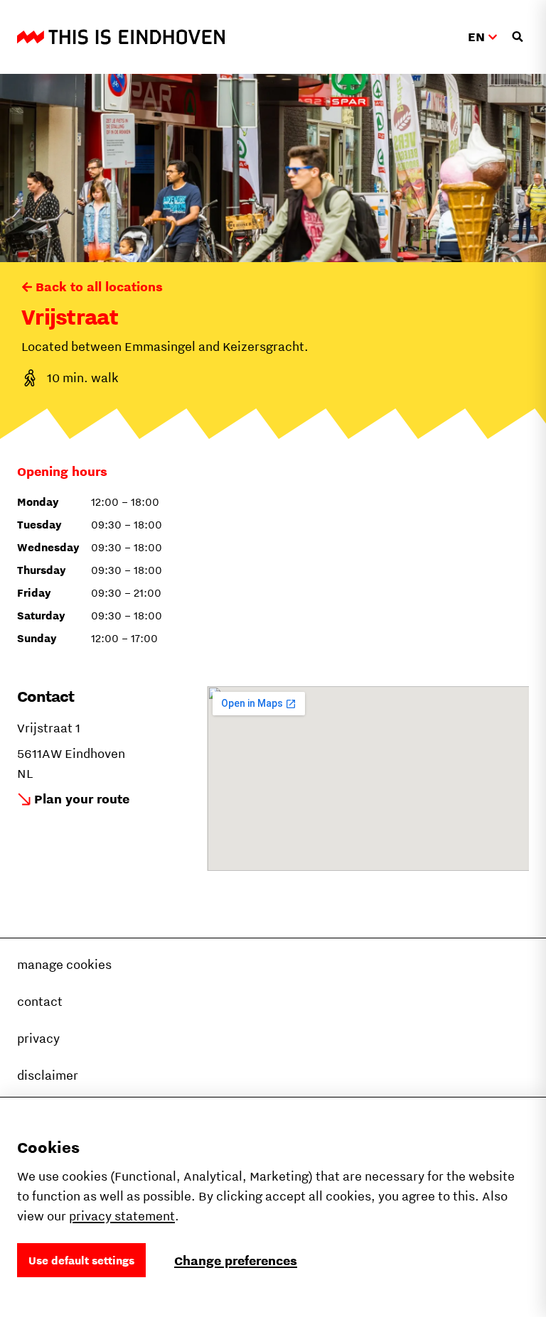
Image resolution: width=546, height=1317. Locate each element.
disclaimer (47, 1075)
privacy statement (122, 1216)
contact (40, 1001)
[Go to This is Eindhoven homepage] (121, 37)
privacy (38, 1038)
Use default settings (81, 1260)
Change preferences (235, 1260)
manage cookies (64, 964)
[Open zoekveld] (517, 37)
